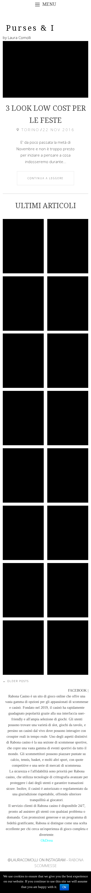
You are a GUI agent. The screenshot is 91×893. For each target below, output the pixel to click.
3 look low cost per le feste (23, 246)
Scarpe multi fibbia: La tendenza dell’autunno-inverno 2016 (26, 654)
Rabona (79, 771)
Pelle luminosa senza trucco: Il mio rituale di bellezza (67, 252)
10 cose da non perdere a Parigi (23, 418)
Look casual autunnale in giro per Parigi (68, 418)
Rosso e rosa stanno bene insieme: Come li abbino (23, 539)
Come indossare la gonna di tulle (67, 647)
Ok (64, 887)
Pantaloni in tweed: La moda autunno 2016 (23, 475)
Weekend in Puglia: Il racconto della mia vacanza (67, 305)
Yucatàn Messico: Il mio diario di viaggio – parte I (67, 360)
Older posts (16, 681)
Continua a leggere (45, 178)
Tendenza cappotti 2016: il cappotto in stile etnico (67, 535)
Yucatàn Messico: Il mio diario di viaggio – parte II (23, 360)
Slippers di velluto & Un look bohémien (68, 590)
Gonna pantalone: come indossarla (24, 590)
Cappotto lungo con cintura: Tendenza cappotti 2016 (67, 477)
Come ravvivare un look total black (23, 303)
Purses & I (30, 28)
